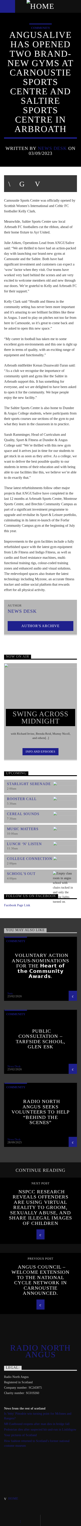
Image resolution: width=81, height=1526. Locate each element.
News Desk (52, 148)
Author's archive (40, 626)
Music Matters (22, 829)
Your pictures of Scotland (20, 1435)
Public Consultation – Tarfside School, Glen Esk (40, 1039)
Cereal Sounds (23, 814)
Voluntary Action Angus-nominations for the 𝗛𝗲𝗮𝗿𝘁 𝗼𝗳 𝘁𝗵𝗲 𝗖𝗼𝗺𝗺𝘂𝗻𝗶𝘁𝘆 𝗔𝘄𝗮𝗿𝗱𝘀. (40, 965)
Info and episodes (40, 751)
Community (40, 28)
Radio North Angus (40, 1351)
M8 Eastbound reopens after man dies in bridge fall (37, 1424)
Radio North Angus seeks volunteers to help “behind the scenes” (40, 1112)
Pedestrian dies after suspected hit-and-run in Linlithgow (40, 1429)
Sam (10, 993)
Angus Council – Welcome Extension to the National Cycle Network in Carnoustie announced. (40, 1280)
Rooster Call (22, 799)
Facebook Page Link (17, 905)
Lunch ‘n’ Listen (24, 844)
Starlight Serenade (29, 784)
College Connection (29, 859)
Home (13, 1498)
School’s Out (21, 874)
